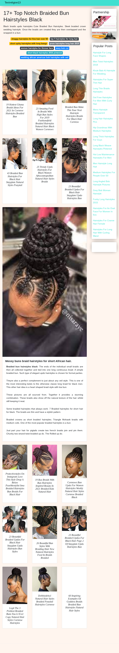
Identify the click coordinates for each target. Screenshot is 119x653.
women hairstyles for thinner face (37, 48)
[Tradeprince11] (104, 35)
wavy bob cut (62, 48)
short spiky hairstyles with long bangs (28, 43)
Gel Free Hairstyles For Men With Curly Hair (102, 100)
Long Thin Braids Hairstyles (101, 90)
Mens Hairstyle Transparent (100, 111)
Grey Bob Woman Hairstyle (101, 192)
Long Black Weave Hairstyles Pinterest (102, 147)
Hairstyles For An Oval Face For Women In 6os (104, 211)
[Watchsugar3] (104, 22)
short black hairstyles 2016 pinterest (44, 53)
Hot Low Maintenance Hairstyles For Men (103, 156)
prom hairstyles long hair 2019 (64, 43)
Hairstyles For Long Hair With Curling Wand (102, 232)
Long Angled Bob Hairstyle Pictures (101, 183)
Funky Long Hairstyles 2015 (104, 201)
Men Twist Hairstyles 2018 (103, 63)
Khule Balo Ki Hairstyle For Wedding (104, 72)
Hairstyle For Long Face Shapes (102, 54)
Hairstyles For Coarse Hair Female (103, 222)
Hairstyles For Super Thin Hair (103, 81)
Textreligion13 (13, 2)
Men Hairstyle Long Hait (102, 165)
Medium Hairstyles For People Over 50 (104, 174)
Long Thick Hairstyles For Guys (103, 138)
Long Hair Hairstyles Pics (103, 120)
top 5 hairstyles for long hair (64, 39)
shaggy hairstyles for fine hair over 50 (29, 39)
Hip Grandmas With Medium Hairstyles (102, 129)
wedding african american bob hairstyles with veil (44, 57)
